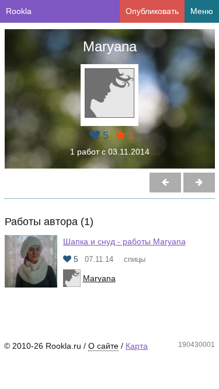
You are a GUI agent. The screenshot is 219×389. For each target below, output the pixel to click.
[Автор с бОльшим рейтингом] (165, 182)
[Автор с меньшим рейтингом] (199, 182)
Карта (137, 346)
